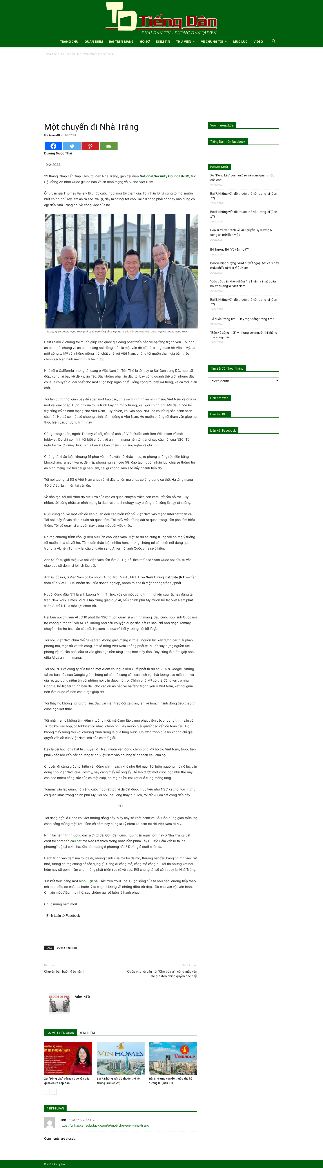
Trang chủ (50, 53)
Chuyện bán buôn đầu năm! (64, 972)
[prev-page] (47, 1092)
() (165, 176)
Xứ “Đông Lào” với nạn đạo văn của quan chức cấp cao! (242, 178)
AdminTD (54, 135)
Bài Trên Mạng (121, 41)
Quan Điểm (94, 41)
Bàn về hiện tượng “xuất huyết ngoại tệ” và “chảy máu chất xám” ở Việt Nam (244, 265)
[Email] (109, 146)
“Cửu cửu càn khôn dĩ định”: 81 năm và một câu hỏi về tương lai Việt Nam (243, 284)
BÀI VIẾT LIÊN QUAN (60, 1033)
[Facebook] (53, 146)
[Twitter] (72, 146)
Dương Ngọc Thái (67, 947)
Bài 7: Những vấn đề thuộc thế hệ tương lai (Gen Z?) (243, 196)
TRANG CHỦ (69, 41)
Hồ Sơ (145, 41)
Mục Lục (240, 41)
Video (258, 41)
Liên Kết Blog (219, 414)
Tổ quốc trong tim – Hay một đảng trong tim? (242, 319)
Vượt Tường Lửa (222, 125)
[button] (273, 42)
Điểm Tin (163, 41)
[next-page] (54, 1092)
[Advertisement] (161, 89)
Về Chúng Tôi (212, 41)
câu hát (76, 841)
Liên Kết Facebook (223, 430)
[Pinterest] (90, 146)
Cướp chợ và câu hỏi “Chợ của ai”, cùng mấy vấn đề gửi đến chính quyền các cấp (162, 974)
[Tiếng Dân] (161, 18)
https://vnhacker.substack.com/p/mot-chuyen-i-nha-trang (104, 1125)
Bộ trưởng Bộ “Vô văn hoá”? (229, 249)
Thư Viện (183, 41)
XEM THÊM (87, 1033)
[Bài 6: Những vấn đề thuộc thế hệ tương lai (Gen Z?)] (173, 1058)
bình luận (86, 881)
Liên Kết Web (219, 398)
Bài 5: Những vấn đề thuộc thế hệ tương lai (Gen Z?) (243, 302)
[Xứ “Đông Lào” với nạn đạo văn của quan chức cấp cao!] (68, 1058)
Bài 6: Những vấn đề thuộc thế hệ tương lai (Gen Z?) (243, 214)
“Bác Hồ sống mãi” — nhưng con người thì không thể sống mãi (243, 335)
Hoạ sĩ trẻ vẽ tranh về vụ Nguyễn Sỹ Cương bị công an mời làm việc (241, 232)
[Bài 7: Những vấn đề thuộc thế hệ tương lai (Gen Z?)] (121, 1058)
